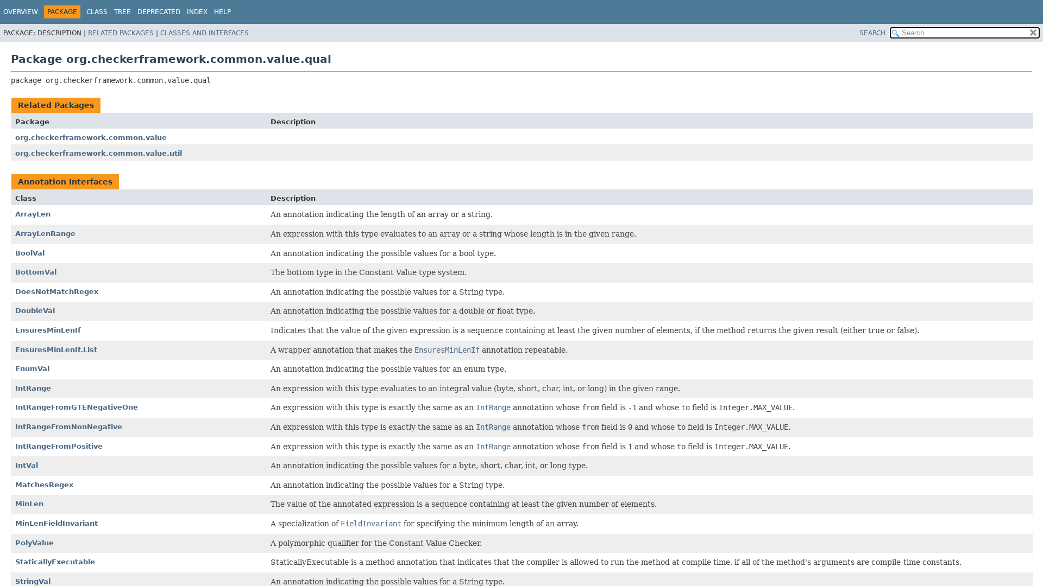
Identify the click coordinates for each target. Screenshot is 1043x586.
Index (197, 12)
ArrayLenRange (45, 234)
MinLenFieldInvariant (56, 523)
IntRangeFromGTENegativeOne (76, 407)
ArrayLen (33, 214)
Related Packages (121, 33)
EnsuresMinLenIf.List (56, 350)
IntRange (33, 388)
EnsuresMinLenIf (48, 330)
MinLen (29, 504)
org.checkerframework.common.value (91, 137)
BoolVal (30, 253)
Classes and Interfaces (204, 33)
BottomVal (35, 272)
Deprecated (158, 12)
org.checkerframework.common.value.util (98, 153)
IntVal (26, 465)
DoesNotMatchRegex (56, 292)
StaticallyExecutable (55, 562)
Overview (20, 12)
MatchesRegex (44, 485)
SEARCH (872, 33)
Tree (122, 12)
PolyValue (34, 543)
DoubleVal (35, 311)
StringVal (33, 581)
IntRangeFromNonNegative (68, 427)
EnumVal (32, 369)
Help (222, 12)
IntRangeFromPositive (59, 446)
